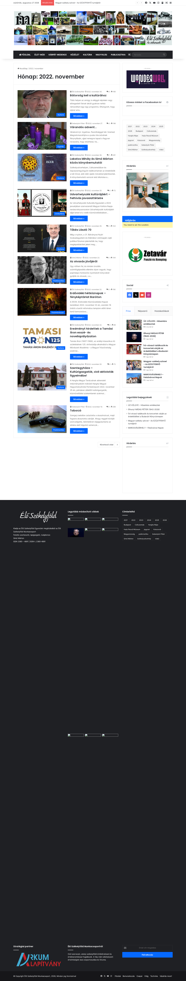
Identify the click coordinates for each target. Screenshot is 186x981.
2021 (130, 126)
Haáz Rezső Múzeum (150, 136)
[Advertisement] (149, 469)
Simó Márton (77, 258)
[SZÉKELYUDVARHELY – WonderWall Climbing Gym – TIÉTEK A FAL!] (110, 532)
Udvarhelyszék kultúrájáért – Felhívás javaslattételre (90, 196)
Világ (146, 976)
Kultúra (87, 54)
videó (161, 150)
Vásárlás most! (166, 976)
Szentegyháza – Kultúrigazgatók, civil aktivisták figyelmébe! (92, 371)
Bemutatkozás (129, 976)
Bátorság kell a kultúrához (88, 95)
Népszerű (142, 311)
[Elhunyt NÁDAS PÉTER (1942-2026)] (133, 337)
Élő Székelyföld (78, 92)
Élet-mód (39, 54)
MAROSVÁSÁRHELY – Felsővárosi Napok (153, 376)
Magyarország (154, 140)
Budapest (139, 131)
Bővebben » (78, 116)
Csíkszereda (151, 131)
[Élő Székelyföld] (93, 28)
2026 (130, 131)
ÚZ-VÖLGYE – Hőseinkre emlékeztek (144, 405)
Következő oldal (106, 445)
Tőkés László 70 (80, 230)
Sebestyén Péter (78, 123)
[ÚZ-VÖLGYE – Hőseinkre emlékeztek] (133, 325)
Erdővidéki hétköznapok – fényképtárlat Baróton (88, 295)
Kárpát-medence (58, 54)
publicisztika (133, 145)
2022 (31, 68)
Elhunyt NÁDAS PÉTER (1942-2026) (154, 335)
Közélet (75, 54)
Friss (128, 311)
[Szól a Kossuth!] (110, 836)
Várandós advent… (83, 127)
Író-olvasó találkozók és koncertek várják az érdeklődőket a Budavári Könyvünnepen (156, 349)
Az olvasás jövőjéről (83, 261)
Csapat (139, 976)
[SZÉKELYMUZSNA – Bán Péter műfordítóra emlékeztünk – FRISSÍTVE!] (93, 738)
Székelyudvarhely (148, 150)
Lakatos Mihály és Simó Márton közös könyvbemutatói (91, 161)
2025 (161, 126)
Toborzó (75, 410)
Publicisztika (118, 54)
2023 (145, 126)
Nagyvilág (101, 54)
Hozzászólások (162, 311)
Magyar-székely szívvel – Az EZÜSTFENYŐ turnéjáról (155, 364)
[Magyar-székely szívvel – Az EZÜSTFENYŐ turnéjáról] (133, 365)
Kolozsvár (141, 140)
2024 (153, 126)
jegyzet (131, 140)
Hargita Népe (133, 136)
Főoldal (26, 54)
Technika (154, 976)
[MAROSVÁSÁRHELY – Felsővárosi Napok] (133, 378)
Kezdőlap (23, 68)
